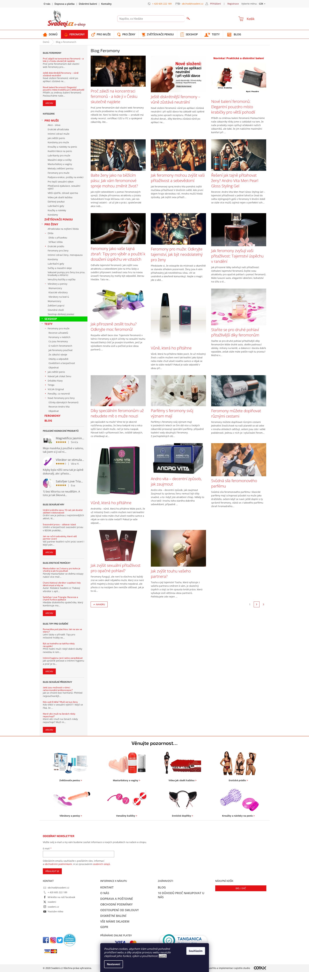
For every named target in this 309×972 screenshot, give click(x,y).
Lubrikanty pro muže (59, 155)
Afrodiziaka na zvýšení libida (63, 228)
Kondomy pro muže (58, 142)
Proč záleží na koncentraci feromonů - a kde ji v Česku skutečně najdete (63, 59)
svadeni (52, 901)
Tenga (51, 384)
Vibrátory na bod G (58, 296)
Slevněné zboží (56, 309)
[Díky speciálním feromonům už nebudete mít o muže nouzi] (118, 390)
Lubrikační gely (56, 205)
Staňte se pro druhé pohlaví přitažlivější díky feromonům (235, 332)
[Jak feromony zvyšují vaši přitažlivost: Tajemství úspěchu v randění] (238, 229)
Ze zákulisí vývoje (57, 354)
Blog (48, 420)
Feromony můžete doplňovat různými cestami (236, 413)
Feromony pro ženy (58, 250)
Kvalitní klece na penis (60, 151)
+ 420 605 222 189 (57, 892)
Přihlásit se (52, 871)
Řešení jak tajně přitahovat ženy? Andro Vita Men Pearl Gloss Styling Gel (234, 180)
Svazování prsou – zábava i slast (59, 524)
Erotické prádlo (56, 246)
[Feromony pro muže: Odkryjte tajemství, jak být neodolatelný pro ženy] (178, 228)
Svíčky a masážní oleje (60, 268)
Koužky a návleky (57, 210)
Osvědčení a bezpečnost (61, 363)
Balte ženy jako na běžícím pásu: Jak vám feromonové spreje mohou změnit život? (114, 180)
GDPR (162, 956)
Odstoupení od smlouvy (119, 910)
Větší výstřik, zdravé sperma (63, 192)
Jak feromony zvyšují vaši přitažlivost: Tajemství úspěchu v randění (237, 256)
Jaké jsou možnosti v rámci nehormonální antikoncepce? (58, 688)
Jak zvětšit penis (56, 138)
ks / (241, 888)
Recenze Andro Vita (59, 406)
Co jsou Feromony (58, 341)
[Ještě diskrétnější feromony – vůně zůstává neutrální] (178, 73)
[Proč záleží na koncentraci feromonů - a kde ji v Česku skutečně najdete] (118, 70)
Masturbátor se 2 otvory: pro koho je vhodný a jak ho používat (61, 569)
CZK (261, 3)
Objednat (53, 367)
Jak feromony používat (60, 350)
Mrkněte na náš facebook (61, 897)
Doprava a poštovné (116, 899)
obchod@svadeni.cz (58, 887)
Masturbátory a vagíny (60, 164)
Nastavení (113, 964)
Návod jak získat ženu (59, 376)
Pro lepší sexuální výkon (61, 181)
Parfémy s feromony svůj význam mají (172, 413)
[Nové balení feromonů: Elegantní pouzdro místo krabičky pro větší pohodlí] (238, 76)
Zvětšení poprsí (56, 305)
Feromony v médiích (59, 337)
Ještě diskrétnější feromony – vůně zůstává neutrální (61, 74)
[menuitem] (50, 34)
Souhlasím (196, 951)
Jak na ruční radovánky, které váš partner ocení (60, 537)
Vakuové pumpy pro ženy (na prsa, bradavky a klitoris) (66, 274)
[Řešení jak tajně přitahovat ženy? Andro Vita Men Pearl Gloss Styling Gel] (238, 154)
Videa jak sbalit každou (60, 197)
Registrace (233, 3)
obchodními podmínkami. (59, 864)
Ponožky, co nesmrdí (59, 393)
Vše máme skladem (114, 921)
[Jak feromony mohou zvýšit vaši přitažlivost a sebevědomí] (178, 154)
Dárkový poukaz (56, 201)
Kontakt (107, 887)
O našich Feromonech (60, 345)
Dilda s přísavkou (57, 237)
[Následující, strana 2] (257, 604)
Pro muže (51, 120)
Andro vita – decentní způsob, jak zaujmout (176, 481)
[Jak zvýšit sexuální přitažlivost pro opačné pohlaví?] (118, 545)
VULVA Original (56, 389)
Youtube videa (55, 911)
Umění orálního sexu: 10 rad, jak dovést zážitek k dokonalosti (63, 511)
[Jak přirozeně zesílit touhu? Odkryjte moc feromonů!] (118, 303)
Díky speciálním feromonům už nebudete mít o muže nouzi (117, 413)
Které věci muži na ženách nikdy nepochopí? (59, 714)
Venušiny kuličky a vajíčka (61, 279)
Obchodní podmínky (116, 904)
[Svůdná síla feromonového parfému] (238, 459)
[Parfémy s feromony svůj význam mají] (178, 390)
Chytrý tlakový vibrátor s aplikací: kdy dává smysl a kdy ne (62, 583)
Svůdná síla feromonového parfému (234, 483)
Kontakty (106, 3)
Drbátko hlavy (55, 380)
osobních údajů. (102, 864)
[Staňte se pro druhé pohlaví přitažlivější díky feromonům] (238, 306)
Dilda (50, 233)
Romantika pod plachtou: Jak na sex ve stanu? (62, 630)
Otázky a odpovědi (58, 358)
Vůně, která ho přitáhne (171, 348)
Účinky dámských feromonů (63, 402)
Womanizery (55, 288)
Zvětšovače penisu (58, 219)
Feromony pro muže (58, 172)
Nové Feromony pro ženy (61, 398)
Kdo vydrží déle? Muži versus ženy (60, 702)
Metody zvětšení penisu (60, 168)
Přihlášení (215, 3)
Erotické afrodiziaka (58, 129)
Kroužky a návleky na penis (62, 146)
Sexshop (50, 319)
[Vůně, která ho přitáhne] (178, 315)
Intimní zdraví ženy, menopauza (65, 254)
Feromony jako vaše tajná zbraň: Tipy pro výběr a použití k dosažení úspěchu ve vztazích (118, 254)
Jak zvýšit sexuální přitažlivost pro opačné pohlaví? (115, 568)
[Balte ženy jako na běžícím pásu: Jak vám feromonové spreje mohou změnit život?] (118, 154)
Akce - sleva (54, 125)
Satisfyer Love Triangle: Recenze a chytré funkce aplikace (60, 598)
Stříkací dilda (55, 241)
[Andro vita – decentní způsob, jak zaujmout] (178, 458)
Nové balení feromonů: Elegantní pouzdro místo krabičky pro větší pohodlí (63, 88)
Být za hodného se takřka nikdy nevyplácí (59, 644)
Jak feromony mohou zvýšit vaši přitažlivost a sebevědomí (178, 177)
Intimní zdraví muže (58, 133)
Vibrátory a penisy (57, 283)
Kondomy (53, 214)
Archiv (49, 103)
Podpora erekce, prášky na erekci (66, 177)
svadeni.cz (53, 906)
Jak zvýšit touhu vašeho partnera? (171, 573)
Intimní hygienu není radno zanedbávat (63, 658)
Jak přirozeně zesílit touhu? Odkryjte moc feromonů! (114, 326)
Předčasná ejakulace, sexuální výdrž (64, 187)
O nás (47, 3)
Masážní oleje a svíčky (60, 159)
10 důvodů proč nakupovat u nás (181, 895)
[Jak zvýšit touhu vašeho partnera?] (178, 548)
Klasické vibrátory (58, 292)
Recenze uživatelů (58, 332)
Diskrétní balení (88, 3)
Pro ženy (51, 224)
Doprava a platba (65, 3)
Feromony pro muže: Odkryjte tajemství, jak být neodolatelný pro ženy (177, 254)
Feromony (52, 416)
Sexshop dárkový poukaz (61, 314)
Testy (48, 324)
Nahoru (100, 604)
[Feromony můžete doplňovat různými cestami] (238, 390)
